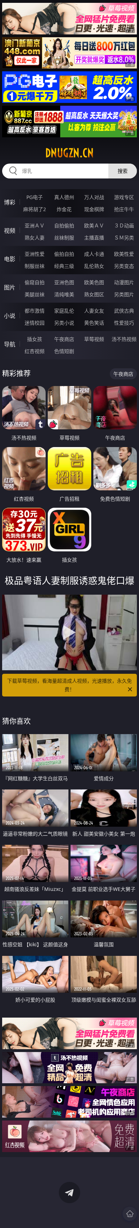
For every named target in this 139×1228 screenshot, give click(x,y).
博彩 (9, 202)
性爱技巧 (124, 322)
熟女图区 (94, 294)
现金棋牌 (94, 209)
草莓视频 (94, 339)
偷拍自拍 (64, 253)
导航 (9, 344)
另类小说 (64, 322)
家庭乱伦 (64, 310)
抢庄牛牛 (124, 209)
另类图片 (124, 294)
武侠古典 (124, 310)
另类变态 (124, 266)
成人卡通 (94, 253)
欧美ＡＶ (94, 225)
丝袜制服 (64, 237)
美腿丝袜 (35, 294)
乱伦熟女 (94, 266)
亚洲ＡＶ (35, 225)
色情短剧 (64, 351)
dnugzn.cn (69, 153)
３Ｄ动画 (124, 225)
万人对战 (94, 197)
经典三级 (64, 266)
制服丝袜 (35, 266)
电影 (9, 259)
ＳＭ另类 (124, 237)
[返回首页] (130, 1214)
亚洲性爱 (35, 253)
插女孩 (34, 339)
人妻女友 (94, 310)
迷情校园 (35, 322)
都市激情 (35, 310)
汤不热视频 (124, 339)
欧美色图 (94, 282)
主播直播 (94, 237)
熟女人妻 (35, 237)
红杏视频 (35, 351)
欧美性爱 (124, 253)
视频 (9, 231)
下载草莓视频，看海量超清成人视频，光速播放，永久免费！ (69, 685)
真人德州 (64, 197)
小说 (9, 316)
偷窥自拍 (35, 282)
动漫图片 (124, 282)
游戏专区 (124, 197)
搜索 (123, 170)
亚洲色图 (64, 282)
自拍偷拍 (64, 225)
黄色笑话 (94, 322)
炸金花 (64, 209)
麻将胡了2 (34, 209)
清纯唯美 (64, 294)
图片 (9, 287)
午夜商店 (64, 339)
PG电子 (34, 197)
